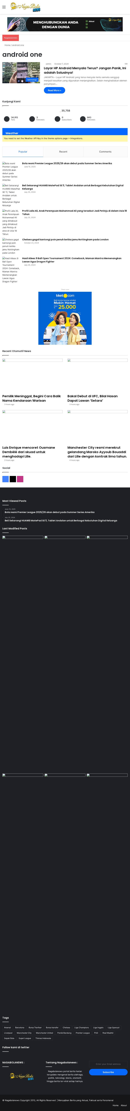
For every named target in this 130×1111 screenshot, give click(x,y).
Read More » (54, 90)
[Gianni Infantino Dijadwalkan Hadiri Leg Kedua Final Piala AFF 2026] (65, 892)
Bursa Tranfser (35, 1027)
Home (7, 45)
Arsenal (7, 1027)
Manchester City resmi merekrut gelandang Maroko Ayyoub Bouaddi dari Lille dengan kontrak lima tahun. (97, 452)
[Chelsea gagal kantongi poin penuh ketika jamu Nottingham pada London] (11, 246)
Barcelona (19, 1027)
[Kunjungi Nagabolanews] (65, 24)
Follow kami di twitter (15, 1047)
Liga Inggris (98, 1027)
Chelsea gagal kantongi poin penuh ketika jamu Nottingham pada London (65, 239)
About (124, 1105)
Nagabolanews (12, 1100)
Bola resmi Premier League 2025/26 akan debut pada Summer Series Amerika (67, 163)
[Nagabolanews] (25, 7)
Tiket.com (65, 289)
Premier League (83, 1033)
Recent (63, 151)
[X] (65, 1087)
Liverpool (8, 1033)
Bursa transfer (52, 1027)
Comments (105, 151)
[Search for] (126, 8)
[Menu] (4, 8)
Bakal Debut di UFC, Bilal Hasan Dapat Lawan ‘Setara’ (93, 398)
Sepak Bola (9, 1038)
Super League (25, 1038)
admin (48, 64)
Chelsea (66, 1027)
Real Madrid (108, 1033)
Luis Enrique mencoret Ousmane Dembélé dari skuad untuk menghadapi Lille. (28, 452)
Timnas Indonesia (43, 1038)
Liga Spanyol (113, 1027)
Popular (23, 151)
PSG (96, 1033)
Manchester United (44, 1033)
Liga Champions (82, 1027)
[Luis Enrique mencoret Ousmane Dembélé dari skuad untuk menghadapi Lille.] (32, 427)
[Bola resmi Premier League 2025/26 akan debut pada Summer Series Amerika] (11, 172)
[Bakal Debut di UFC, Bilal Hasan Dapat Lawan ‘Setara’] (98, 375)
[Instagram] (69, 1087)
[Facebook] (61, 1087)
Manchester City (24, 1033)
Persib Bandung (64, 1033)
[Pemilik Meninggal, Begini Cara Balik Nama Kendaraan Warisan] (32, 375)
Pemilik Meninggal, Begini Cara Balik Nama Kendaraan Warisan (31, 398)
